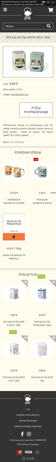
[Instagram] (29, 434)
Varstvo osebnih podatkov (28, 426)
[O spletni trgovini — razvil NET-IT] (28, 458)
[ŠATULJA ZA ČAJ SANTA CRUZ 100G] (28, 61)
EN (52, 2)
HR (48, 2)
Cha (28, 409)
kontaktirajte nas (19, 94)
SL (43, 2)
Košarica (50, 10)
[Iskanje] (50, 26)
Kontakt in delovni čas (28, 415)
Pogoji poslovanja (28, 420)
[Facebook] (22, 434)
